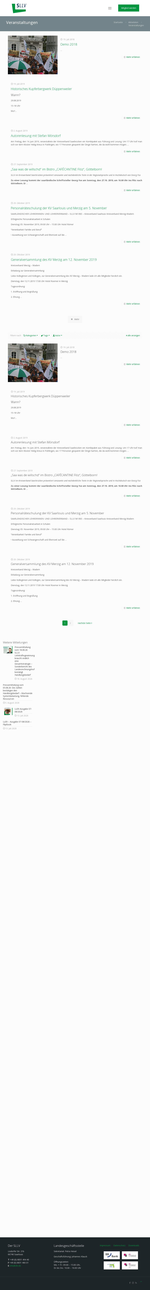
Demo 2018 (68, 44)
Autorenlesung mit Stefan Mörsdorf (36, 135)
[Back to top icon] (141, 1281)
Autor (57, 335)
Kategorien (31, 335)
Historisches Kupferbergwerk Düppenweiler (41, 89)
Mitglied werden (128, 8)
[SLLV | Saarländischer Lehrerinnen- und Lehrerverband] (19, 8)
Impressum (105, 1245)
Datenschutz (119, 1245)
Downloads (133, 1245)
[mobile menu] (109, 8)
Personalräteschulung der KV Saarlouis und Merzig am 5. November (59, 208)
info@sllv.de (15, 1265)
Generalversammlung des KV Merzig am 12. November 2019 (54, 259)
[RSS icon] (136, 1282)
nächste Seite (84, 623)
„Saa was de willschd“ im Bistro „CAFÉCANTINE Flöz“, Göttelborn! (56, 169)
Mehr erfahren (133, 57)
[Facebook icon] (130, 1282)
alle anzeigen (134, 335)
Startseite (118, 22)
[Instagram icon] (133, 1282)
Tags (45, 335)
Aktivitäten (133, 22)
